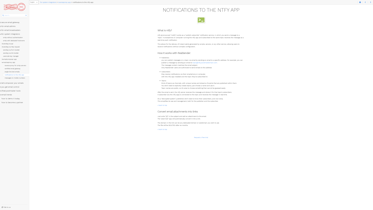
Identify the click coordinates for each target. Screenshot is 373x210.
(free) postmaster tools (11, 91)
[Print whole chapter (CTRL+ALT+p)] (360, 2)
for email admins (8, 26)
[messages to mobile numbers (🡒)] (370, 2)
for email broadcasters (11, 30)
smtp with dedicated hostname (14, 41)
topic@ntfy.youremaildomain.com (205, 63)
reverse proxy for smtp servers (15, 65)
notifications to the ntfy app (14, 75)
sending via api (8, 44)
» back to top (162, 105)
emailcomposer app (10, 59)
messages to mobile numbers (15, 78)
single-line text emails (12, 72)
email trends (7, 95)
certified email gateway (12, 69)
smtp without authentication (13, 37)
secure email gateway (10, 22)
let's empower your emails (13, 83)
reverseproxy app (9, 62)
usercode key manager (11, 56)
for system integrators (11, 34)
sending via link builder (11, 53)
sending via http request (11, 47)
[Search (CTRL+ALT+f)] (3, 15)
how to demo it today (11, 99)
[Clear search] (26, 15)
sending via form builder (11, 50)
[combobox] (34, 2)
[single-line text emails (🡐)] (365, 2)
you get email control (10, 87)
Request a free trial (201, 137)
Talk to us (7, 207)
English (32, 2)
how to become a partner (12, 102)
